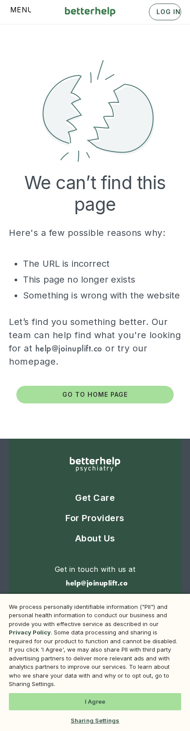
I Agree (95, 701)
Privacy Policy (30, 632)
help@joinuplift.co (69, 348)
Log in (168, 11)
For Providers (95, 518)
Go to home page (95, 394)
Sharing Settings (95, 720)
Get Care (95, 497)
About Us (95, 538)
